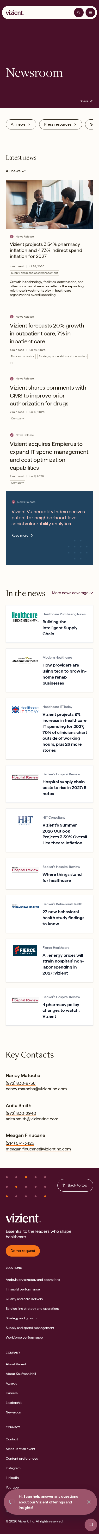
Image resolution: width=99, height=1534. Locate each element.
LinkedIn (12, 1478)
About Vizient (16, 1364)
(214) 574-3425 (20, 1143)
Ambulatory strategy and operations (33, 1280)
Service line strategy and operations (32, 1308)
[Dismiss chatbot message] (89, 1502)
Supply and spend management (30, 1328)
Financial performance (23, 1289)
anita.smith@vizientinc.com (32, 1118)
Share (86, 101)
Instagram (13, 1468)
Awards (11, 1383)
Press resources (57, 124)
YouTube (12, 1487)
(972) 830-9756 (21, 1083)
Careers (12, 1393)
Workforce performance (24, 1337)
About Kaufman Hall (21, 1374)
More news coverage (70, 592)
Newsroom (14, 1412)
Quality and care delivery (24, 1299)
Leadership (14, 1403)
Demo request (23, 1250)
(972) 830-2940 (21, 1113)
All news (18, 124)
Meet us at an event (20, 1449)
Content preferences (22, 1458)
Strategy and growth (21, 1318)
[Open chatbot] (91, 1525)
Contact (12, 1439)
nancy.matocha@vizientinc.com (36, 1088)
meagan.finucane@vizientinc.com (38, 1148)
